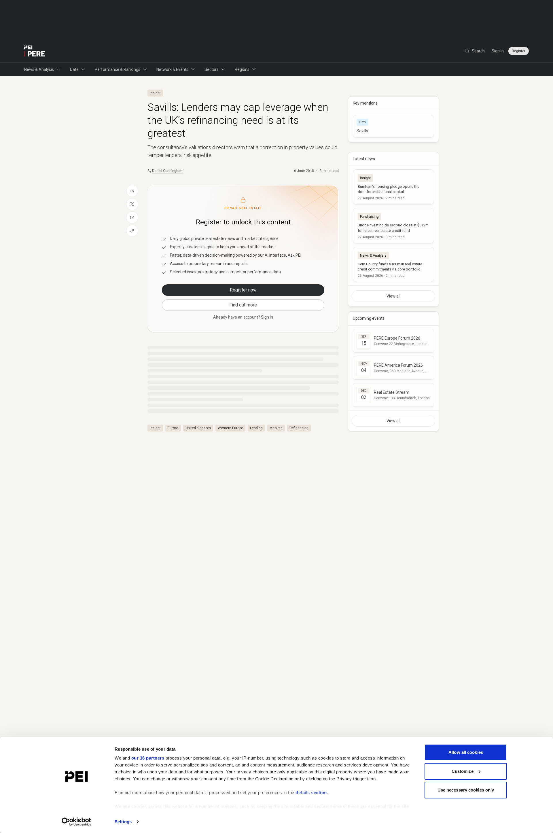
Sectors (211, 69)
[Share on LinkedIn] (132, 191)
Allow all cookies (465, 752)
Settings (123, 821)
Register (518, 51)
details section (311, 792)
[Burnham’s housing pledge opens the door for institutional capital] (393, 187)
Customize (463, 771)
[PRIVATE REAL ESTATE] (34, 51)
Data (74, 69)
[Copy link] (132, 231)
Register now (243, 290)
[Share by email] (132, 217)
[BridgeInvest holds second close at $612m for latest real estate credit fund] (393, 225)
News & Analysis (39, 69)
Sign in (498, 51)
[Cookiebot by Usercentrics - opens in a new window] (76, 821)
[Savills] (393, 126)
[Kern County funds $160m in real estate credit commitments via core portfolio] (393, 264)
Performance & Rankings (117, 69)
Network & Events (172, 69)
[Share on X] (132, 204)
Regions (242, 69)
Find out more (243, 305)
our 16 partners (147, 758)
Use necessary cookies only (466, 789)
